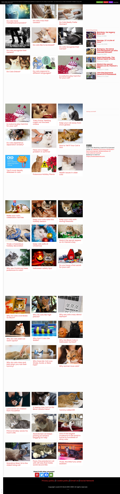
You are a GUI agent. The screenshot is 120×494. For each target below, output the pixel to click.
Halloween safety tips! (42, 268)
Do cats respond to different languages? (42, 72)
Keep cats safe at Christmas (40, 245)
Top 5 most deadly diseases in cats (15, 171)
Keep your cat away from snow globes (70, 124)
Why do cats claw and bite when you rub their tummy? (17, 364)
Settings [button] (110, 2)
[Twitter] (42, 475)
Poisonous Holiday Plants (44, 174)
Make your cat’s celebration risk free (15, 216)
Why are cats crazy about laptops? (70, 315)
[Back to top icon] (114, 491)
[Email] (51, 475)
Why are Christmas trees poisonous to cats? (17, 269)
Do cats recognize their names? (69, 48)
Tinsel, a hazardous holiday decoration (15, 245)
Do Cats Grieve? (13, 71)
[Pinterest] (37, 475)
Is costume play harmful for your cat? (69, 77)
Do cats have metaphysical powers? (16, 22)
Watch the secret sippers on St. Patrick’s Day (70, 241)
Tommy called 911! (67, 410)
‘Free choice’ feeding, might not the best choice (42, 122)
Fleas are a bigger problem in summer (41, 151)
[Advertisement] (42, 92)
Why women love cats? (69, 366)
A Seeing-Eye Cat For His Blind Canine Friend (43, 408)
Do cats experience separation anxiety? (15, 144)
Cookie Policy (115, 2)
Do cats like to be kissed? (44, 45)
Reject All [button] (106, 2)
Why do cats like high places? (42, 316)
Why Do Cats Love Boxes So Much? (17, 317)
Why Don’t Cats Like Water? (41, 339)
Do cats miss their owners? (40, 21)
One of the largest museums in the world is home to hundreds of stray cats (69, 436)
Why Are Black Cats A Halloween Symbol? (68, 341)
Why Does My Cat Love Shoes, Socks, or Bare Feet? (42, 363)
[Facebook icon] (1, 490)
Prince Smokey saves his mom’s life (17, 432)
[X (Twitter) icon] (1, 492)
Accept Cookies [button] (99, 2)
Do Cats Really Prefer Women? (68, 23)
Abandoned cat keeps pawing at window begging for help (42, 436)
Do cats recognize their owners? (16, 51)
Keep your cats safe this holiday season (43, 220)
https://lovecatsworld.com (95, 156)
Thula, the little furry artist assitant (70, 463)
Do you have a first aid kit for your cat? (70, 266)
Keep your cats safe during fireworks (67, 220)
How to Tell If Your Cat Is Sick (69, 146)
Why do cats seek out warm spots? (16, 340)
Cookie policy (62, 480)
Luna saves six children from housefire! (16, 410)
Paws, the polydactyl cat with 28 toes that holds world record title (43, 463)
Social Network (87, 480)
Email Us (74, 480)
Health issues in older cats (68, 173)
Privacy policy (48, 480)
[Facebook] (46, 475)
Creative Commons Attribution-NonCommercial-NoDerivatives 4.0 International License (100, 151)
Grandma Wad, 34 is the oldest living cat (17, 464)
